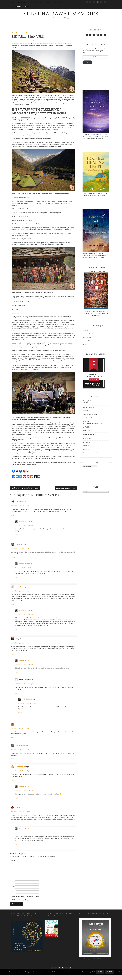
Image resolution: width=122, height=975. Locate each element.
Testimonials (22, 2)
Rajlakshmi (19, 501)
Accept (100, 972)
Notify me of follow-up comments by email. (26, 896)
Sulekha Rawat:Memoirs (61, 13)
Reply (13, 515)
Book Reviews (36, 2)
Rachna (18, 807)
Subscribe (87, 62)
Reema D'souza (21, 724)
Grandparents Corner (89, 414)
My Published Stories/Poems (91, 423)
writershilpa (20, 587)
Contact (48, 2)
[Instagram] (94, 2)
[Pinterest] (105, 2)
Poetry (85, 445)
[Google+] (97, 2)
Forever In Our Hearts (20, 6)
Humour (85, 402)
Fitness (85, 410)
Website (12, 892)
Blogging (85, 401)
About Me (57, 2)
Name (12, 882)
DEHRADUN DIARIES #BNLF (65, 488)
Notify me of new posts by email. (22, 900)
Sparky (85, 427)
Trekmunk (24, 123)
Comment (13, 860)
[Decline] (120, 972)
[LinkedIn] (101, 2)
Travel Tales (25, 33)
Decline (109, 972)
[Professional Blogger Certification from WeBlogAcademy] (94, 373)
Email (12, 887)
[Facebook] (86, 2)
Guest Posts (16, 33)
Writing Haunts (87, 434)
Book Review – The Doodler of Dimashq (25, 488)
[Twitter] (90, 2)
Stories (85, 449)
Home (12, 2)
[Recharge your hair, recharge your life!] (51, 928)
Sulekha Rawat (17, 40)
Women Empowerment (90, 453)
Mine (84, 421)
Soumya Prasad (21, 766)
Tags (96, 487)
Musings (85, 438)
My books (85, 442)
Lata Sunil (19, 544)
